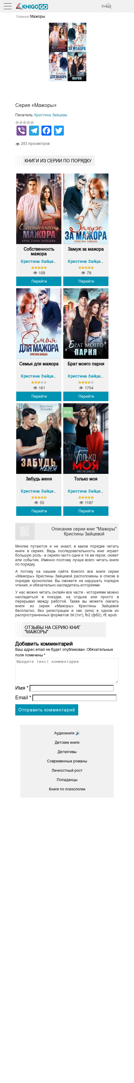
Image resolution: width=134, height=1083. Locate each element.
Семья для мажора (39, 364)
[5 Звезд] (32, 122)
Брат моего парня (86, 364)
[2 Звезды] (21, 122)
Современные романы (67, 761)
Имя (21, 688)
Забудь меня (39, 479)
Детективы (67, 752)
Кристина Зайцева (50, 115)
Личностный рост (67, 770)
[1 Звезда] (17, 122)
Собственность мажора (39, 251)
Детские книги (67, 742)
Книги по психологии (67, 789)
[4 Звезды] (28, 122)
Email (23, 697)
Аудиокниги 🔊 (67, 733)
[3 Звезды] (24, 122)
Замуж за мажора (86, 249)
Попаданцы (67, 780)
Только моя (86, 479)
